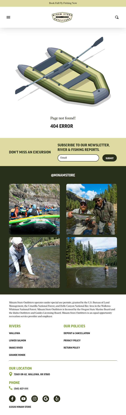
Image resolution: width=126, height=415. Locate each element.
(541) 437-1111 (21, 388)
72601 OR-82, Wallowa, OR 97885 (32, 374)
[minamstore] (12, 398)
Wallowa (14, 333)
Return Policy (72, 347)
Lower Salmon (17, 340)
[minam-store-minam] (57, 398)
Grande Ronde (17, 355)
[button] (8, 17)
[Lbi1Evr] (45, 398)
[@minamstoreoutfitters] (23, 398)
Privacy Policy (72, 340)
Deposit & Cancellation (77, 333)
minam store (24, 406)
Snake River (16, 347)
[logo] (62, 17)
